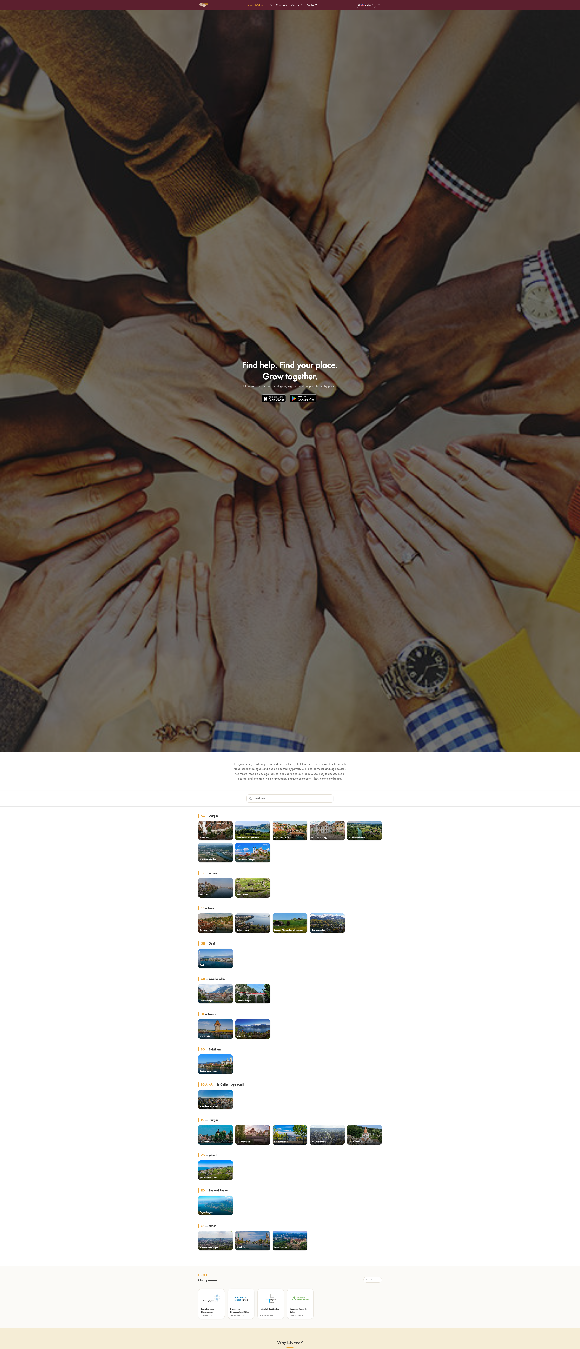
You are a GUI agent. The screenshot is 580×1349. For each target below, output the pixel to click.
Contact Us (312, 4)
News (269, 4)
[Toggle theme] (379, 4)
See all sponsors (372, 1279)
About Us (295, 4)
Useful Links (281, 4)
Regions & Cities (255, 4)
